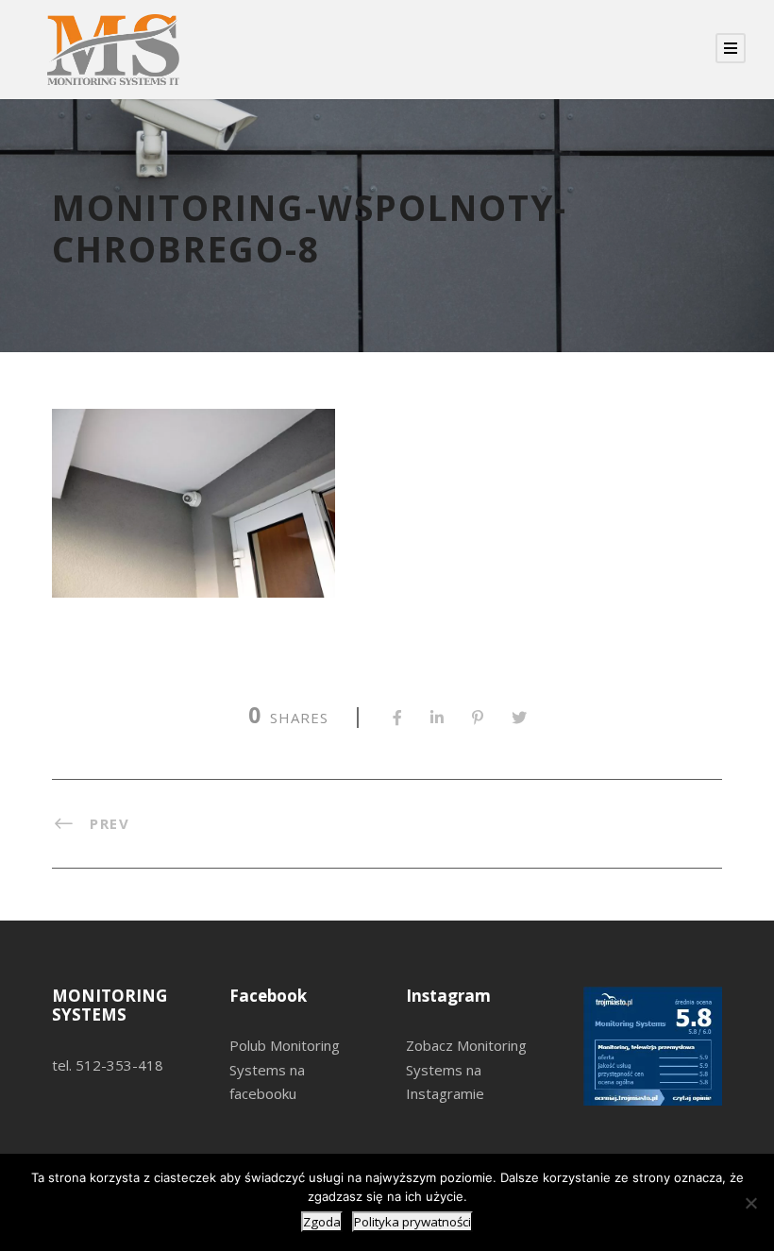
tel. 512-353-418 (107, 1065)
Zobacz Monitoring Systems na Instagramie (466, 1069)
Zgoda (322, 1221)
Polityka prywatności (412, 1221)
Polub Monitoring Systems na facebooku (284, 1069)
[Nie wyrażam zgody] (750, 1202)
